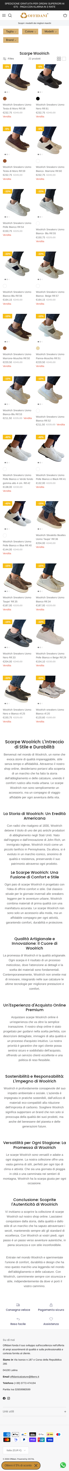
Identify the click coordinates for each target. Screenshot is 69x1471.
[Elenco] (64, 59)
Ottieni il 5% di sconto (18, 1465)
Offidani (13, 1459)
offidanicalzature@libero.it (24, 1376)
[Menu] (4, 15)
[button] (10, 31)
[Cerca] (12, 15)
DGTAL (31, 1459)
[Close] (35, 1465)
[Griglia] (59, 59)
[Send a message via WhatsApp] (63, 1465)
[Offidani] (34, 15)
